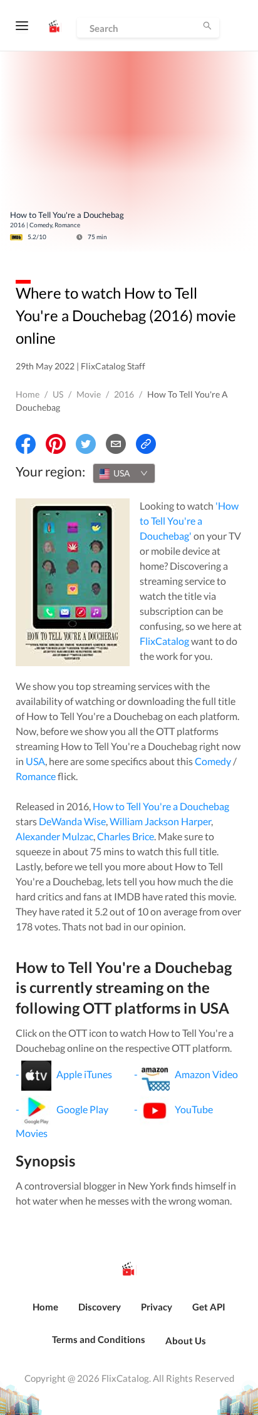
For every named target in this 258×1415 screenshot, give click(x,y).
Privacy (156, 1306)
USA (35, 761)
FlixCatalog (164, 641)
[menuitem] (45, 1313)
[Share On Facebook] (26, 444)
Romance (36, 776)
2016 (124, 394)
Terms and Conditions (98, 1339)
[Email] (116, 444)
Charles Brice (125, 836)
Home (27, 394)
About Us (185, 1340)
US (58, 394)
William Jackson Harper (160, 821)
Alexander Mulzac (54, 836)
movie (88, 394)
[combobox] (124, 473)
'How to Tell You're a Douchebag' (189, 521)
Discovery (99, 1306)
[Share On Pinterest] (56, 444)
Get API (208, 1306)
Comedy (213, 761)
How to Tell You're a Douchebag (161, 806)
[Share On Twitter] (86, 444)
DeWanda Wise (72, 821)
